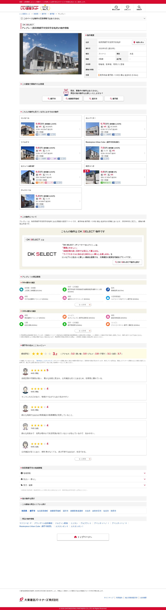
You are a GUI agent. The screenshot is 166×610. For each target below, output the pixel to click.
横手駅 (52, 14)
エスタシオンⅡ (62, 526)
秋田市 (113, 511)
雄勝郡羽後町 (73, 99)
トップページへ (84, 537)
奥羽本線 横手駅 (106, 75)
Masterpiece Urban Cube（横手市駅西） (36, 526)
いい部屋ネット (24, 14)
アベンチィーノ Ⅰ (101, 523)
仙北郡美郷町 (42, 511)
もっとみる (82, 304)
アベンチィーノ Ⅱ (119, 523)
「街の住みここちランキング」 (44, 360)
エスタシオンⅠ (77, 526)
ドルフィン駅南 (61, 523)
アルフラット (86, 523)
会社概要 (143, 598)
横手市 (44, 14)
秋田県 (36, 14)
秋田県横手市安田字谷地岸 (109, 42)
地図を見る (140, 42)
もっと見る (82, 459)
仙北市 (106, 511)
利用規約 (119, 598)
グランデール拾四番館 (43, 523)
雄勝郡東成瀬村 (76, 511)
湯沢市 (94, 99)
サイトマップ (108, 598)
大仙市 (87, 511)
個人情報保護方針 (131, 598)
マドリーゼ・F (25, 523)
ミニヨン (74, 523)
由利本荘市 (96, 511)
